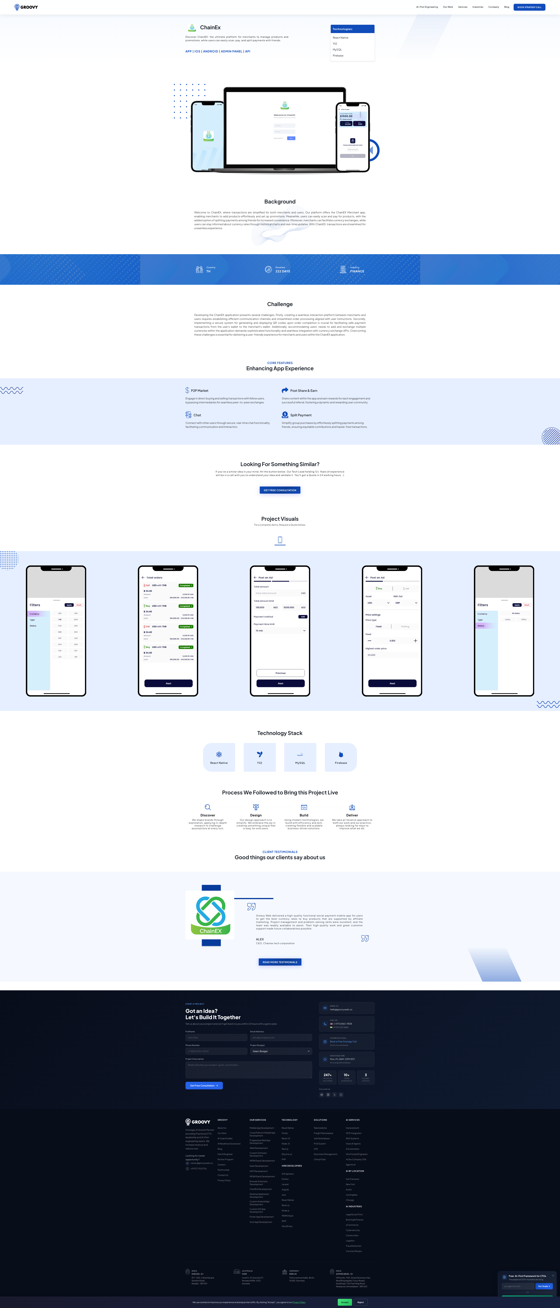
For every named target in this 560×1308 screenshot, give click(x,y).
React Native (288, 1128)
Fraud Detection (353, 1245)
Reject (360, 1302)
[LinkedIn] (328, 1094)
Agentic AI (351, 1164)
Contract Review (354, 1251)
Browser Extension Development (259, 1183)
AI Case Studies (225, 1138)
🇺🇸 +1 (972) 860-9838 (341, 1023)
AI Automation (352, 1148)
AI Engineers (288, 1173)
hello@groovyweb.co (341, 1009)
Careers (221, 1164)
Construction (352, 1235)
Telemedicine (320, 1128)
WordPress (287, 1226)
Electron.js (287, 1154)
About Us (222, 1128)
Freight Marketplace (323, 1133)
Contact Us (223, 1175)
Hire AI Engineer (225, 1154)
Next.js (285, 1148)
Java (284, 1194)
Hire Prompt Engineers (357, 1154)
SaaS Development (259, 1166)
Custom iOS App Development (257, 1210)
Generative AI (352, 1128)
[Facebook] (321, 1094)
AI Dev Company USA (356, 1159)
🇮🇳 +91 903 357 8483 (339, 1027)
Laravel (285, 1184)
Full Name (190, 1031)
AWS (284, 1221)
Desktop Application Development (259, 1195)
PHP (284, 1159)
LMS (316, 1148)
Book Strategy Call (529, 7)
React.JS (286, 1138)
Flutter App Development (262, 1216)
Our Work (222, 1133)
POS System (320, 1143)
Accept (345, 1302)
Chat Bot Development (261, 1189)
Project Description (195, 1059)
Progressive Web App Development (260, 1141)
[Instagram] (341, 1094)
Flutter (285, 1133)
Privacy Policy (224, 1180)
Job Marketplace (322, 1138)
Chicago (350, 1200)
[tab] (280, 540)
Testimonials (223, 1169)
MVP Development (259, 1171)
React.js (285, 1205)
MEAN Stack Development (262, 1176)
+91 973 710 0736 (198, 1168)
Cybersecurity (353, 1230)
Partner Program (225, 1159)
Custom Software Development (258, 1154)
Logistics (350, 1240)
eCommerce (352, 1225)
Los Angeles (351, 1194)
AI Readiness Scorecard (229, 1143)
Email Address (257, 1031)
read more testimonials (280, 962)
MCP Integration (354, 1133)
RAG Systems (352, 1138)
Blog (506, 6)
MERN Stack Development (262, 1160)
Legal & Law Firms (354, 1214)
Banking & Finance (354, 1219)
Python (285, 1179)
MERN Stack (287, 1215)
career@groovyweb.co (201, 1163)
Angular (285, 1189)
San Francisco (352, 1179)
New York (350, 1184)
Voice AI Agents (353, 1143)
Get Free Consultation (280, 490)
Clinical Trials (320, 1159)
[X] (334, 1094)
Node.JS (286, 1143)
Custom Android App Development (260, 1203)
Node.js (285, 1210)
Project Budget (257, 1045)
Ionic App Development (261, 1222)
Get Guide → (544, 1286)
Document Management (325, 1154)
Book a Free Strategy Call (343, 1041)
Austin (349, 1189)
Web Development (259, 1148)
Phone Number (193, 1045)
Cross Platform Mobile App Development (262, 1134)
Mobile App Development (262, 1128)
